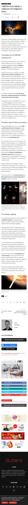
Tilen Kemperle (7, 13)
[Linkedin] (17, 302)
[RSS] (10, 486)
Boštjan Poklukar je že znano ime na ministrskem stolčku (20, 312)
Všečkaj (24, 382)
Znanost (9, 3)
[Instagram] (6, 486)
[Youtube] (24, 486)
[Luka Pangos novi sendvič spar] (12, 431)
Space (6, 296)
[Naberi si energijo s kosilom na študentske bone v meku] (12, 440)
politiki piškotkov (16, 500)
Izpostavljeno (4, 3)
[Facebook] (7, 302)
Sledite (24, 385)
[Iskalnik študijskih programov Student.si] (12, 378)
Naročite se (23, 394)
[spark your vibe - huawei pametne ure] (12, 449)
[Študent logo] (14, 460)
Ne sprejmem (13, 502)
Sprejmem (5, 502)
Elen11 (5, 35)
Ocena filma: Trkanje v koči (6, 311)
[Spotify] (13, 486)
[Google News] (14, 490)
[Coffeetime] (14, 423)
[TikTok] (17, 486)
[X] (10, 302)
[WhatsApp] (14, 302)
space (4, 210)
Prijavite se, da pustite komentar (14, 339)
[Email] (20, 302)
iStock (8, 35)
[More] (18, 17)
